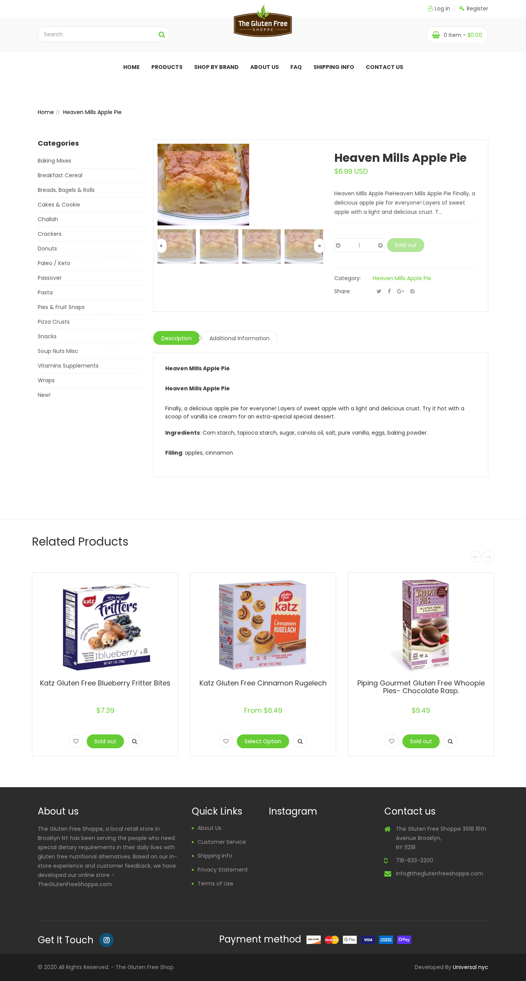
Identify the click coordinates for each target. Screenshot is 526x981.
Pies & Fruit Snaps (61, 307)
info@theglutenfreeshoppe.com (439, 873)
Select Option (263, 741)
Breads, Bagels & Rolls (66, 190)
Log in (442, 8)
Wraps (46, 380)
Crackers (50, 234)
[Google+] (400, 291)
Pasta (45, 292)
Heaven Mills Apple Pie (402, 278)
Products (167, 67)
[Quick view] (135, 741)
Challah (48, 219)
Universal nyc (470, 967)
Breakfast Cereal (60, 175)
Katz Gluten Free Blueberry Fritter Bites (105, 683)
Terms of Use (215, 883)
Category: (347, 278)
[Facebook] (389, 291)
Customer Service (222, 842)
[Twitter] (379, 291)
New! (44, 395)
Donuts (47, 248)
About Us (209, 828)
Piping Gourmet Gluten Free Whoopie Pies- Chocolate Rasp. (421, 686)
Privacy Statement (223, 869)
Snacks (47, 336)
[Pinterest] (412, 291)
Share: (342, 291)
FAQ (296, 67)
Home (131, 67)
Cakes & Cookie (59, 204)
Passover (50, 278)
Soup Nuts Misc (58, 351)
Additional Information (239, 338)
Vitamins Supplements (68, 366)
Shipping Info (333, 67)
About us (264, 67)
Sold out (406, 245)
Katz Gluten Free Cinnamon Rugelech (263, 683)
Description (176, 338)
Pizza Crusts (54, 322)
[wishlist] (76, 741)
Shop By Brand (216, 67)
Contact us (384, 67)
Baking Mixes (54, 161)
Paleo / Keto (54, 263)
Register (477, 8)
